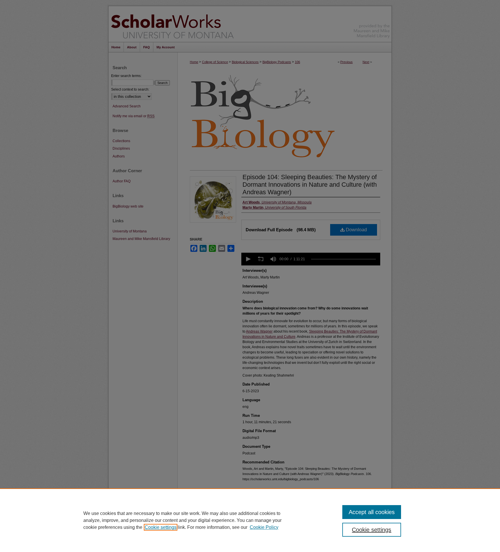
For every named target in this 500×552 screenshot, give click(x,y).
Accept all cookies (372, 512)
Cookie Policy (264, 527)
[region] (250, 520)
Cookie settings (161, 527)
